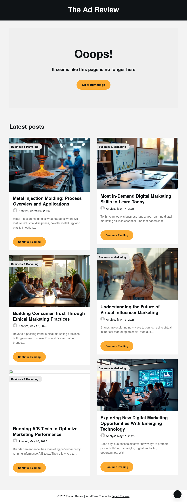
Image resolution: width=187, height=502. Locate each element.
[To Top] (177, 494)
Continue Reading (29, 242)
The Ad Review (93, 9)
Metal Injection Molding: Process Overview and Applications (47, 201)
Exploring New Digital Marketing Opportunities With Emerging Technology (134, 423)
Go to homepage (93, 85)
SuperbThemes (120, 496)
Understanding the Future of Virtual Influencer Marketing (130, 309)
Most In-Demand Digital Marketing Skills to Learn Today (135, 199)
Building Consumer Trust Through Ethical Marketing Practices (49, 316)
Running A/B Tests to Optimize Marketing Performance (45, 431)
